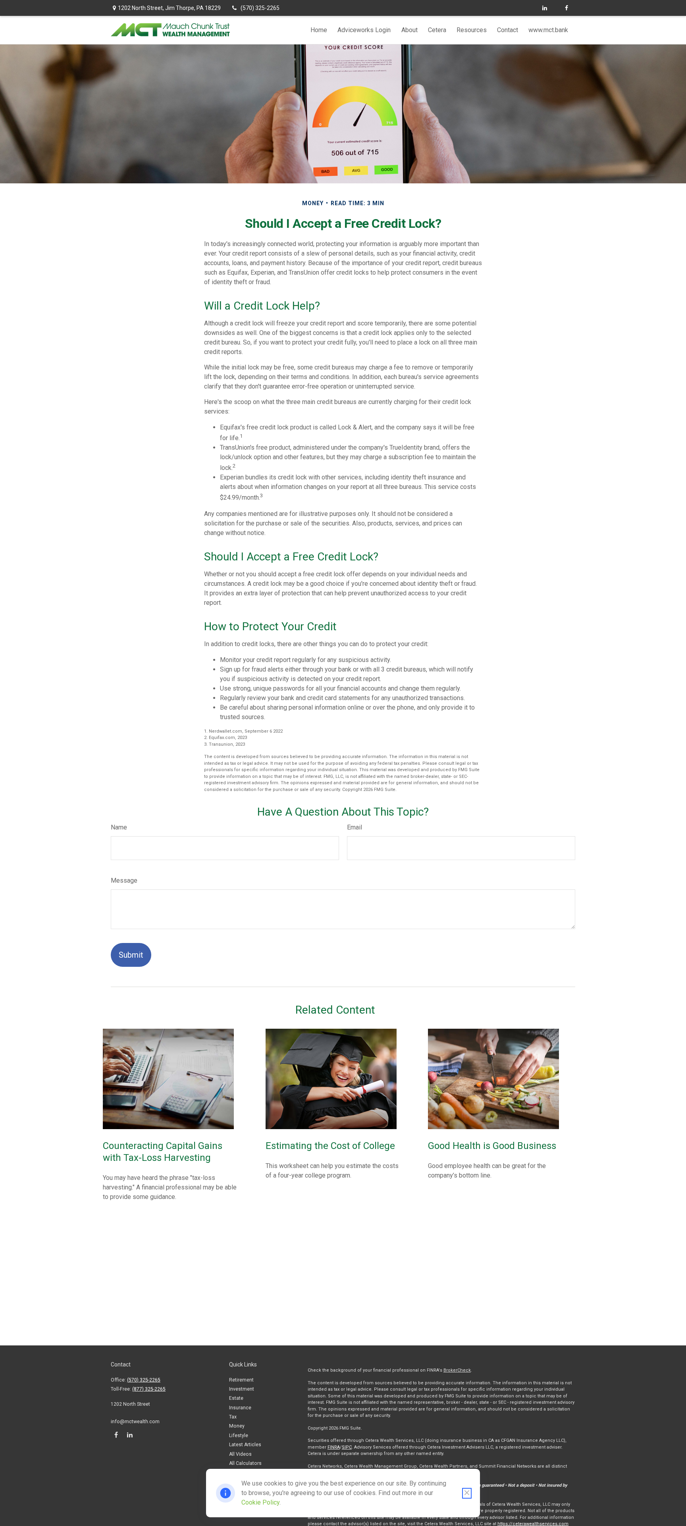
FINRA (334, 1447)
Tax (233, 1417)
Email (354, 827)
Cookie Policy (260, 1502)
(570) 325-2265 (260, 8)
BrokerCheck (457, 1370)
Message (124, 880)
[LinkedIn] (544, 8)
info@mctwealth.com (135, 1421)
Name (119, 827)
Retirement (241, 1380)
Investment (241, 1389)
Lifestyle (238, 1435)
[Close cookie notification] (467, 1493)
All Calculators (245, 1463)
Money (237, 1426)
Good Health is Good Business (492, 1145)
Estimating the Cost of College (330, 1145)
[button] (318, 30)
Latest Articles (245, 1444)
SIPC (347, 1447)
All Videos (240, 1454)
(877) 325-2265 (149, 1389)
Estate (236, 1398)
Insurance (240, 1408)
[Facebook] (566, 8)
